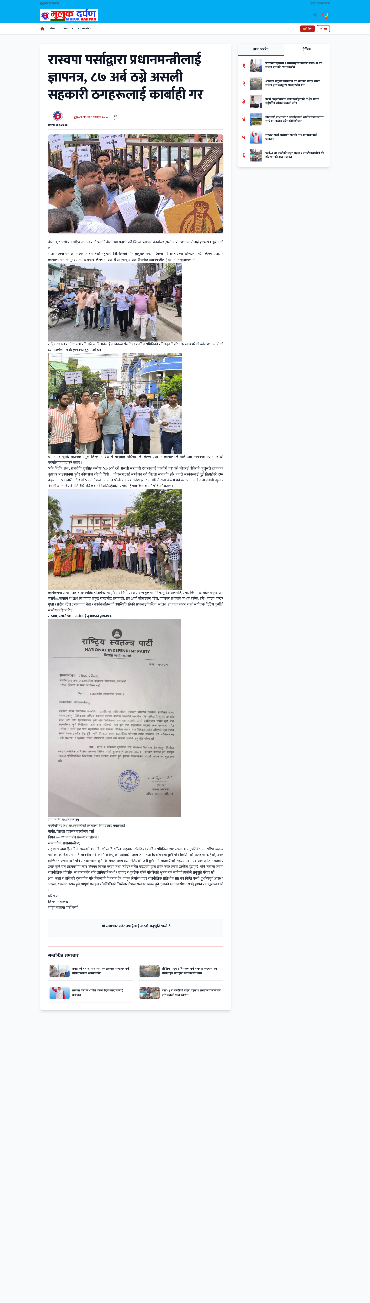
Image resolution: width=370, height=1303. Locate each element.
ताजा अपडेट (260, 49)
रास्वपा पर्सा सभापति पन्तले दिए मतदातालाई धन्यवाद (97, 993)
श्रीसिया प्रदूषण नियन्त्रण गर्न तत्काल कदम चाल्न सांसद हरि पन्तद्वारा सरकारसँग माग (189, 971)
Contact (67, 28)
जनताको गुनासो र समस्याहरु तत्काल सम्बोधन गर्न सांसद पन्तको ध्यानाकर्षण (100, 971)
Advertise (84, 28)
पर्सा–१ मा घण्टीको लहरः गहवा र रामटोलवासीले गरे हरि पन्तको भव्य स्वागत (191, 993)
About (53, 28)
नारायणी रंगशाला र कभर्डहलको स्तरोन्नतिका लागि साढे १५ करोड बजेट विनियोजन (294, 119)
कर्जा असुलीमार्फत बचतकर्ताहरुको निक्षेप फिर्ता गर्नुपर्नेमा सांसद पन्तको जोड (292, 101)
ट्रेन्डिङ (307, 49)
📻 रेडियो (307, 28)
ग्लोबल (323, 28)
